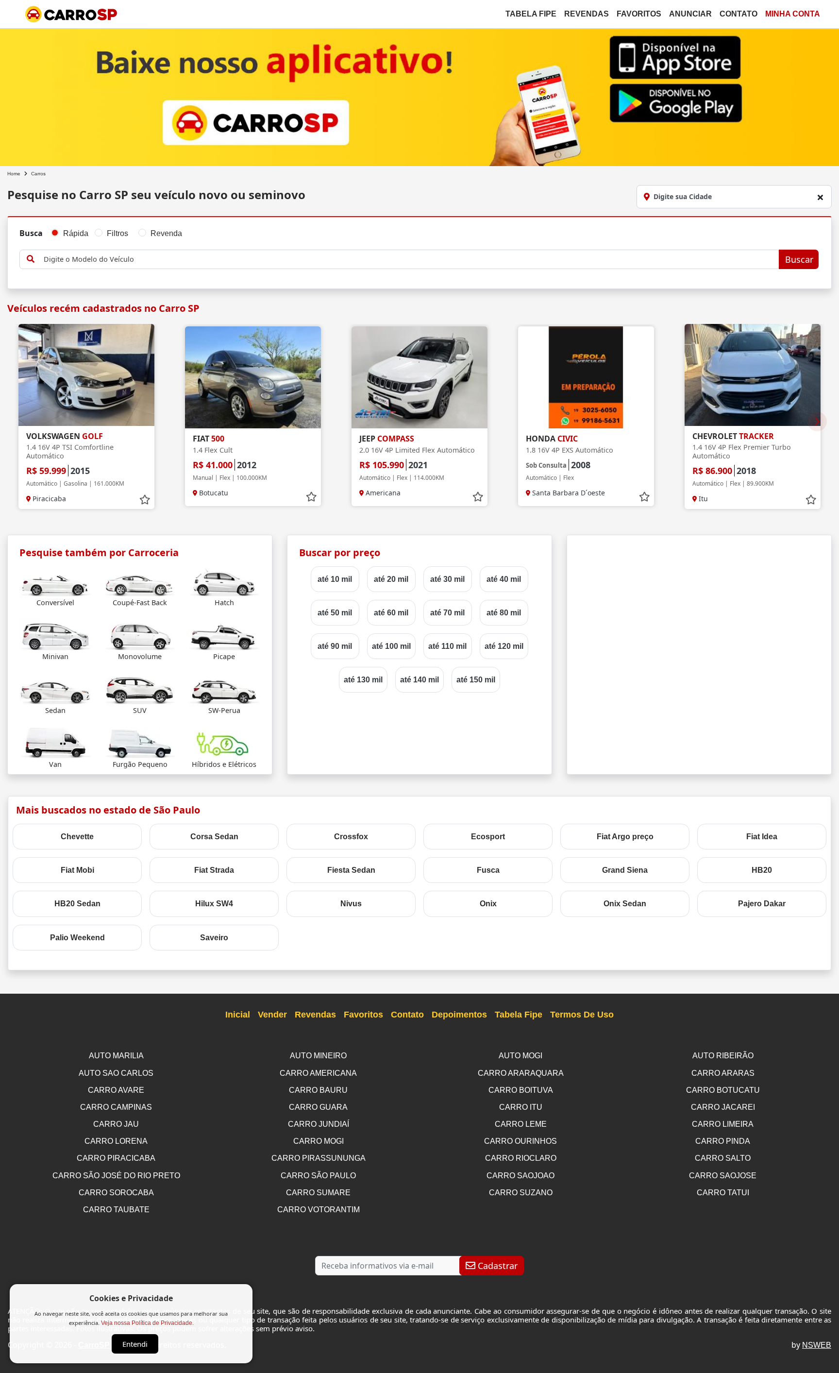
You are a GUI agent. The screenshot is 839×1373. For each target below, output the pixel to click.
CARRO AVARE (116, 1090)
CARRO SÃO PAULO (318, 1175)
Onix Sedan (625, 903)
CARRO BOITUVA (520, 1090)
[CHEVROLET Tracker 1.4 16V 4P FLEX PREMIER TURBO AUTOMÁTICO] (753, 375)
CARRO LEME (521, 1124)
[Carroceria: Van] (55, 742)
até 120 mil (504, 646)
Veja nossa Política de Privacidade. (147, 1323)
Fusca (488, 870)
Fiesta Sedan (351, 870)
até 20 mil (391, 579)
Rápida (75, 233)
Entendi (135, 1344)
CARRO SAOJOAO (520, 1175)
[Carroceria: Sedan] (55, 688)
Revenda (166, 233)
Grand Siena (625, 870)
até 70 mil (447, 613)
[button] (817, 421)
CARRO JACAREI (723, 1107)
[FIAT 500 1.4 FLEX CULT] (253, 377)
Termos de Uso (582, 1014)
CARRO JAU (116, 1124)
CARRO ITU (520, 1107)
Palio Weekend (77, 937)
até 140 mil (419, 680)
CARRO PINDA (722, 1141)
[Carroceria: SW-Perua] (224, 688)
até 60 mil (391, 613)
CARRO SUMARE (318, 1192)
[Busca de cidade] (820, 197)
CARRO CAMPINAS (116, 1107)
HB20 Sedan (77, 903)
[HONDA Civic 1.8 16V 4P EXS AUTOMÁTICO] (586, 377)
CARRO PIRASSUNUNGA (318, 1158)
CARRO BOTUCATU (723, 1090)
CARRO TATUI (723, 1192)
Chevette (77, 836)
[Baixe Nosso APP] (419, 95)
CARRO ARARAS (723, 1073)
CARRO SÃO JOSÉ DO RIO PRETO (116, 1175)
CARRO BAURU (318, 1090)
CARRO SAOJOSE (722, 1175)
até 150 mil (475, 680)
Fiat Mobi (77, 870)
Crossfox (351, 836)
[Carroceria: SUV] (140, 688)
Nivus (351, 903)
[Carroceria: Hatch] (224, 580)
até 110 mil (447, 646)
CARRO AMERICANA (318, 1073)
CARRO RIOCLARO (520, 1158)
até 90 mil (335, 646)
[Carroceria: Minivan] (55, 634)
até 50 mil (335, 613)
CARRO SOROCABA (116, 1192)
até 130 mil (363, 680)
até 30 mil (447, 579)
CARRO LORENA (116, 1141)
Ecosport (488, 836)
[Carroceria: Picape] (224, 634)
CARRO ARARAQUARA (521, 1073)
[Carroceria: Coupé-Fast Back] (140, 580)
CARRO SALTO (723, 1158)
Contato (738, 14)
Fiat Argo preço (625, 836)
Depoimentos (459, 1014)
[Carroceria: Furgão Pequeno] (140, 742)
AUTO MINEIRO (318, 1055)
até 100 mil (391, 646)
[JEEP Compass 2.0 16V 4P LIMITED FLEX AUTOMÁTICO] (419, 377)
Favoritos (639, 14)
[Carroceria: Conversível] (55, 580)
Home (13, 173)
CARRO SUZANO (521, 1192)
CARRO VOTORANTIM (318, 1209)
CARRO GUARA (318, 1107)
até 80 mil (504, 613)
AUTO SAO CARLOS (116, 1073)
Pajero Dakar (762, 903)
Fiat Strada (214, 870)
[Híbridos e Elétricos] (224, 742)
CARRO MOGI (318, 1141)
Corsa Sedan (214, 836)
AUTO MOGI (520, 1055)
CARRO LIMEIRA (723, 1124)
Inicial (237, 1014)
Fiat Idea (761, 836)
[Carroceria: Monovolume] (140, 634)
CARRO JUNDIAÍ (318, 1124)
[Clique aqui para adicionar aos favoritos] (145, 499)
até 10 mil (335, 579)
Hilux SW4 (214, 903)
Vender (272, 1014)
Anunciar (690, 14)
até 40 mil (504, 579)
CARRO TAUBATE (116, 1209)
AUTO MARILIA (116, 1055)
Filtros (117, 233)
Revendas (586, 14)
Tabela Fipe (530, 14)
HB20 (762, 870)
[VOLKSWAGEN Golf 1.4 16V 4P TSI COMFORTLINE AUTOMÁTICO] (86, 375)
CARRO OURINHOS (520, 1141)
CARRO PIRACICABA (116, 1158)
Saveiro (214, 937)
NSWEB (816, 1345)
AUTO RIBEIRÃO (723, 1055)
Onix (488, 903)
